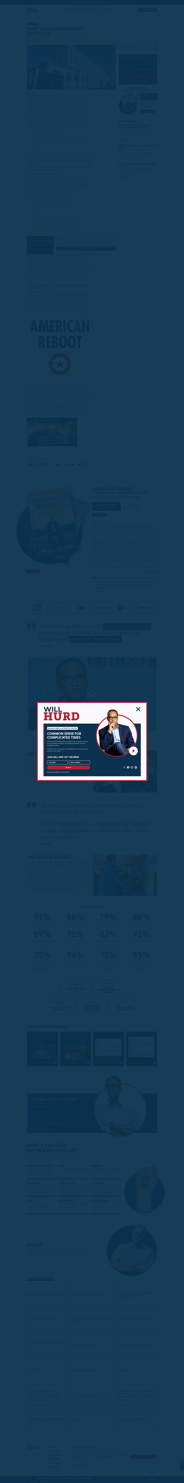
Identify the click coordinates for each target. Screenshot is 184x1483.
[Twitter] (124, 767)
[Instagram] (132, 767)
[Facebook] (128, 767)
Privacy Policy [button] (65, 772)
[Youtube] (136, 767)
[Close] (137, 709)
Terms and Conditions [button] (53, 772)
